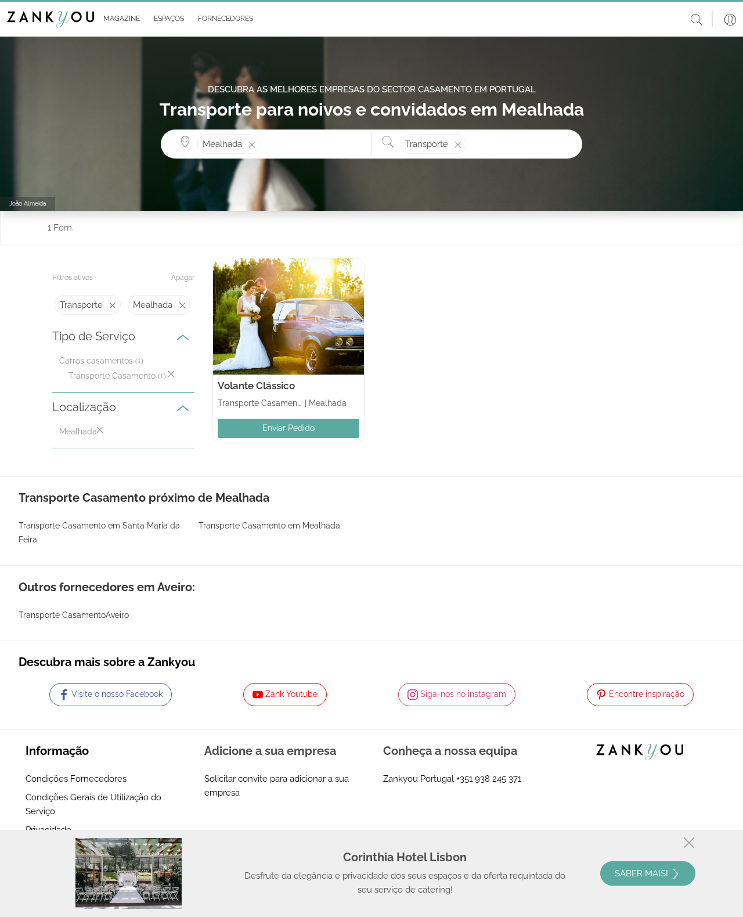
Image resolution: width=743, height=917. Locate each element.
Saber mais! (642, 873)
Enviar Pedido (288, 428)
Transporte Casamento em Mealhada (269, 525)
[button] (119, 19)
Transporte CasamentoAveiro (74, 615)
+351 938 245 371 (488, 779)
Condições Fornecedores (76, 779)
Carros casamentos (96, 360)
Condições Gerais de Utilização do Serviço (93, 804)
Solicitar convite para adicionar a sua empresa (276, 786)
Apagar (182, 278)
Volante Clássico (256, 385)
